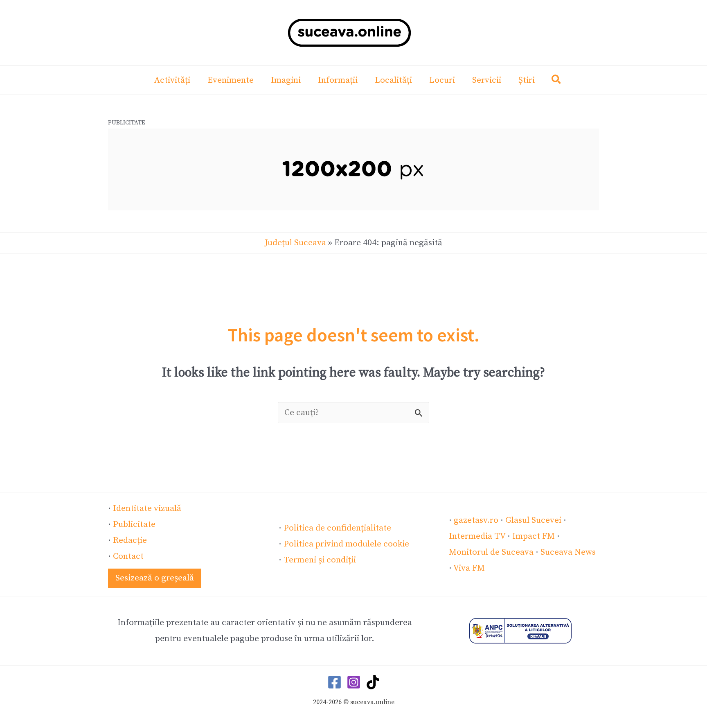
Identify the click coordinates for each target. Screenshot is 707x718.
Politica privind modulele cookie (346, 544)
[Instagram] (354, 682)
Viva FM (469, 568)
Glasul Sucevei (533, 520)
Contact (128, 556)
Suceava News (568, 552)
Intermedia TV (477, 536)
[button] (557, 81)
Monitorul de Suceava (491, 552)
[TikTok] (373, 682)
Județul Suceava (295, 242)
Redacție (130, 540)
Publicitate (134, 524)
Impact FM (533, 536)
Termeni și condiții (320, 560)
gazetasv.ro (476, 520)
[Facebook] (334, 682)
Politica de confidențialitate (337, 528)
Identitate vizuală (147, 508)
